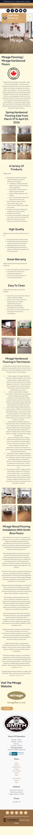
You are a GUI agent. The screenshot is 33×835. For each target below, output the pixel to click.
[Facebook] (12, 10)
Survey (16, 773)
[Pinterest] (25, 10)
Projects (16, 769)
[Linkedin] (8, 10)
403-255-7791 (19, 675)
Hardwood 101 (16, 767)
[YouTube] (20, 10)
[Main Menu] (29, 17)
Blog (16, 775)
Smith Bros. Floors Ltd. (13, 16)
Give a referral (16, 771)
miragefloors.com (16, 667)
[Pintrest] (16, 813)
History (16, 765)
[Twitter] (16, 10)
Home (16, 763)
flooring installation (14, 539)
